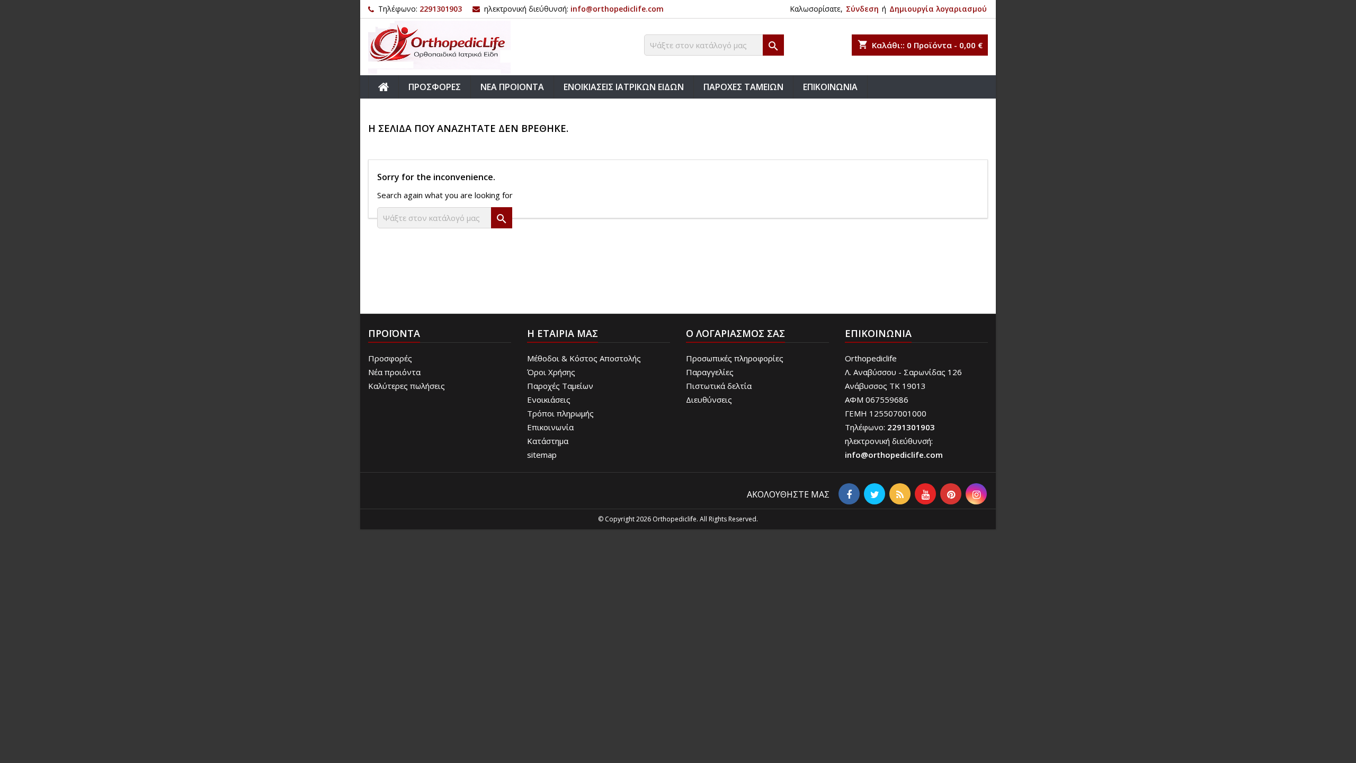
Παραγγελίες (710, 372)
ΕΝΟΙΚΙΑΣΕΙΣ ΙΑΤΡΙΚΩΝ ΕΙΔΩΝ (624, 87)
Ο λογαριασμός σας (735, 333)
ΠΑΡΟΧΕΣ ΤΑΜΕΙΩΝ (743, 87)
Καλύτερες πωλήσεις (406, 385)
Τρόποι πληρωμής (560, 413)
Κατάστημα (547, 441)
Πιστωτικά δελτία (719, 385)
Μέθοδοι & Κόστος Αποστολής (584, 358)
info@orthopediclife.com (617, 9)
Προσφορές (390, 358)
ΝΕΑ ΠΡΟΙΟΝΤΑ (512, 87)
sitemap (542, 454)
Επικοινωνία (550, 427)
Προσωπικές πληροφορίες (734, 358)
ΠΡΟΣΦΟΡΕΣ (434, 87)
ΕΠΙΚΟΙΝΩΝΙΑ (830, 87)
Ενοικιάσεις (548, 399)
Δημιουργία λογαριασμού (938, 9)
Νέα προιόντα (394, 372)
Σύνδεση (862, 9)
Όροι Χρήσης (551, 372)
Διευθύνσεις (709, 399)
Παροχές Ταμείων (560, 385)
